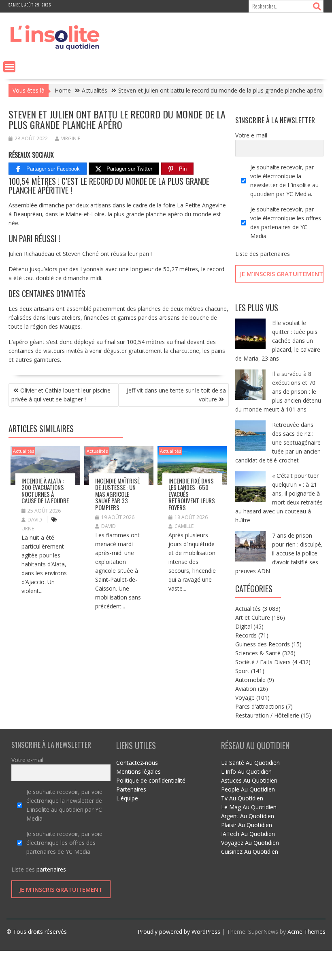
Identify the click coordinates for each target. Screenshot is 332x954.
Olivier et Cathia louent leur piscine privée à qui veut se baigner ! (61, 394)
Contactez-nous (137, 762)
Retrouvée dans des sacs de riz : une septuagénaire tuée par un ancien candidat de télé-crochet (278, 442)
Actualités (23, 451)
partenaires (275, 253)
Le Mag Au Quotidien (249, 807)
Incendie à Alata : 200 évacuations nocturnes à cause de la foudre (45, 490)
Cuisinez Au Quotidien (249, 851)
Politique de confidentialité (150, 780)
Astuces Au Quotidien (249, 780)
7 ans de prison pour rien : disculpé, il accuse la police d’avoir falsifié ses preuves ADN (279, 553)
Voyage (245, 697)
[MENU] (9, 66)
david (35, 519)
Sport (242, 671)
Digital (243, 626)
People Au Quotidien (248, 789)
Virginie (70, 138)
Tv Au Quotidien (242, 798)
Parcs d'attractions (259, 706)
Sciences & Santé (258, 653)
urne (27, 528)
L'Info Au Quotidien (246, 771)
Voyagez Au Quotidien (250, 842)
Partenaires (131, 789)
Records (246, 635)
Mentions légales (138, 771)
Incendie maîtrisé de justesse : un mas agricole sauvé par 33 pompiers (117, 494)
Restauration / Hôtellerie (267, 715)
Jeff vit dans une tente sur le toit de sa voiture (176, 394)
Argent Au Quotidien (247, 816)
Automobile (250, 680)
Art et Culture (252, 617)
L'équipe (127, 798)
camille (184, 526)
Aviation (245, 688)
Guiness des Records (262, 644)
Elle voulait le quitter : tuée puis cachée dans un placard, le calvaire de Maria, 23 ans (277, 340)
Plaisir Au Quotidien (246, 825)
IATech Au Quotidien (248, 834)
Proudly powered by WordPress (179, 931)
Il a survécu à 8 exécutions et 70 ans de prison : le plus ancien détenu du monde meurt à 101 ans (278, 391)
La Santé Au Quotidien (250, 762)
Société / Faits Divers (263, 662)
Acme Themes (306, 931)
